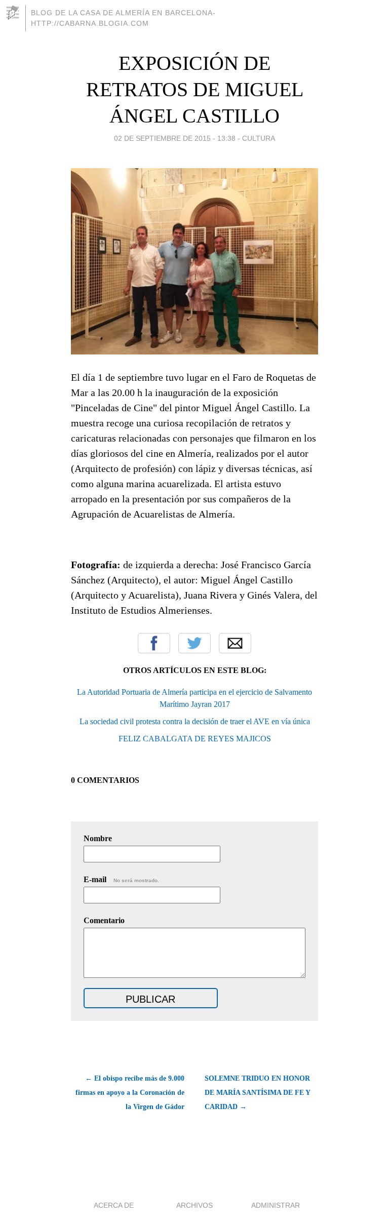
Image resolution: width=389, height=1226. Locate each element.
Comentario (104, 920)
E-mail (121, 879)
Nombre (98, 838)
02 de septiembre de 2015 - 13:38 (175, 138)
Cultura (258, 138)
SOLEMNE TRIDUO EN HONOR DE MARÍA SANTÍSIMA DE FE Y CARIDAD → (257, 1093)
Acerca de (114, 1205)
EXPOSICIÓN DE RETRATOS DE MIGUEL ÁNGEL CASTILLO (194, 89)
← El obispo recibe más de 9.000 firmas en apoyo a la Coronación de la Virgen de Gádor (129, 1093)
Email (235, 643)
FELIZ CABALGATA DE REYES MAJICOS (195, 738)
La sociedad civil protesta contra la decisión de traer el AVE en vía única (195, 721)
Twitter (194, 643)
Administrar (275, 1205)
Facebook (154, 643)
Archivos (194, 1205)
